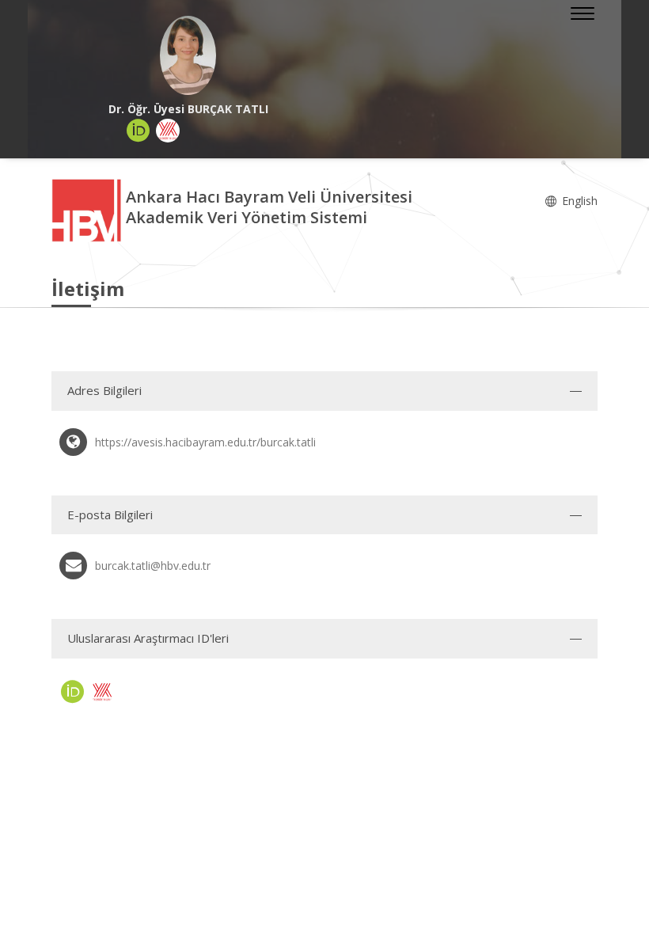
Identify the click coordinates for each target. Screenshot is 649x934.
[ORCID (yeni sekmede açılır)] (138, 130)
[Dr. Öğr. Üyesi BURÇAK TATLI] (187, 55)
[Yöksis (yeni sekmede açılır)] (168, 130)
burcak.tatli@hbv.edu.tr (153, 565)
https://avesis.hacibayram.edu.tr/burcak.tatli (205, 442)
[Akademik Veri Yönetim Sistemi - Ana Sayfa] (88, 209)
